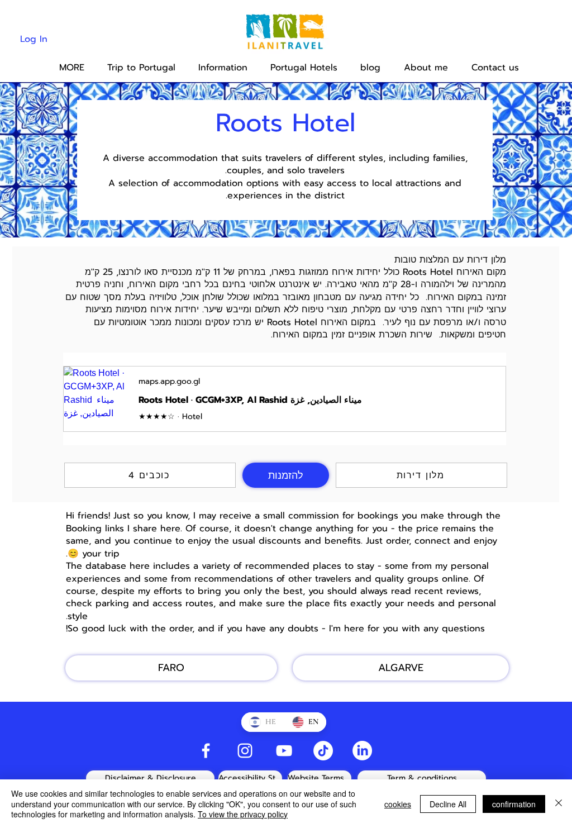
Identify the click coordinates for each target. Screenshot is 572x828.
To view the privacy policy (243, 814)
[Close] (558, 803)
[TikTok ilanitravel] (323, 750)
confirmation (514, 804)
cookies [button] (397, 804)
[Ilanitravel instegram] (245, 750)
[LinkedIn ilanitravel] (362, 750)
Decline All (448, 804)
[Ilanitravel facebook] (206, 750)
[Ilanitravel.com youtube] (284, 750)
